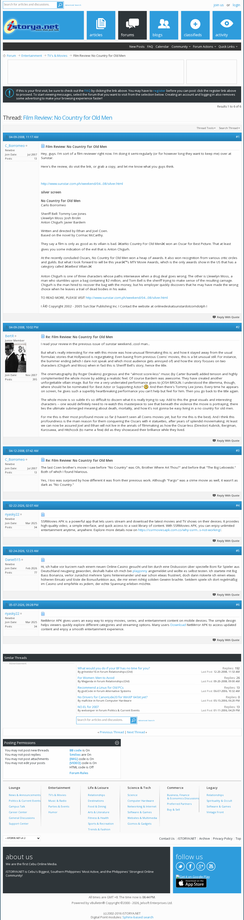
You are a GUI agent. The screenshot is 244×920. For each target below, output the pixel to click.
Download (178, 625)
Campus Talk (17, 806)
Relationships (96, 795)
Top (238, 838)
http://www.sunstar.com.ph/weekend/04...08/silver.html (82, 183)
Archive (204, 838)
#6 (237, 604)
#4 (237, 505)
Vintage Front (215, 812)
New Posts (137, 46)
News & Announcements (25, 795)
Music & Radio (57, 800)
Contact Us (167, 838)
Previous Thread (112, 732)
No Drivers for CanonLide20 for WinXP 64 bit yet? (112, 697)
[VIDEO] (75, 763)
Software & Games (139, 812)
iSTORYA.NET (187, 838)
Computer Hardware (140, 800)
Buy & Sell (173, 809)
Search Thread (228, 128)
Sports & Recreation (101, 823)
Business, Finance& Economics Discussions (183, 796)
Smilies (75, 754)
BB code (76, 750)
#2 (237, 327)
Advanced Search (73, 5)
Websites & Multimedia (142, 818)
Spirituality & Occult (219, 800)
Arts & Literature (98, 812)
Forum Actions (203, 46)
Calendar (162, 46)
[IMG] (74, 759)
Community (180, 46)
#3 (237, 450)
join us (219, 5)
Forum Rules (79, 773)
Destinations (96, 800)
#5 (237, 550)
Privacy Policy (223, 838)
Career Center (18, 812)
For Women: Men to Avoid (96, 678)
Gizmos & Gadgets (139, 823)
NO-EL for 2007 (88, 707)
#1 (237, 136)
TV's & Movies (57, 795)
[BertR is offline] (15, 357)
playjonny (140, 571)
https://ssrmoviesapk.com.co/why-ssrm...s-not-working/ (179, 530)
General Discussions (22, 818)
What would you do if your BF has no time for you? (114, 668)
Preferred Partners (179, 804)
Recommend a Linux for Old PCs (101, 687)
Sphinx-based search (137, 917)
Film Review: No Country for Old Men (67, 117)
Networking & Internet (141, 806)
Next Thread (136, 732)
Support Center (19, 823)
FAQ (150, 46)
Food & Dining (97, 806)
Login (236, 5)
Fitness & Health (98, 818)
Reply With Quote (228, 317)
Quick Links (227, 46)
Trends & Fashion (99, 829)
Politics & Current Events (25, 800)
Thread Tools (205, 128)
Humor (52, 812)
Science (132, 795)
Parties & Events (58, 806)
